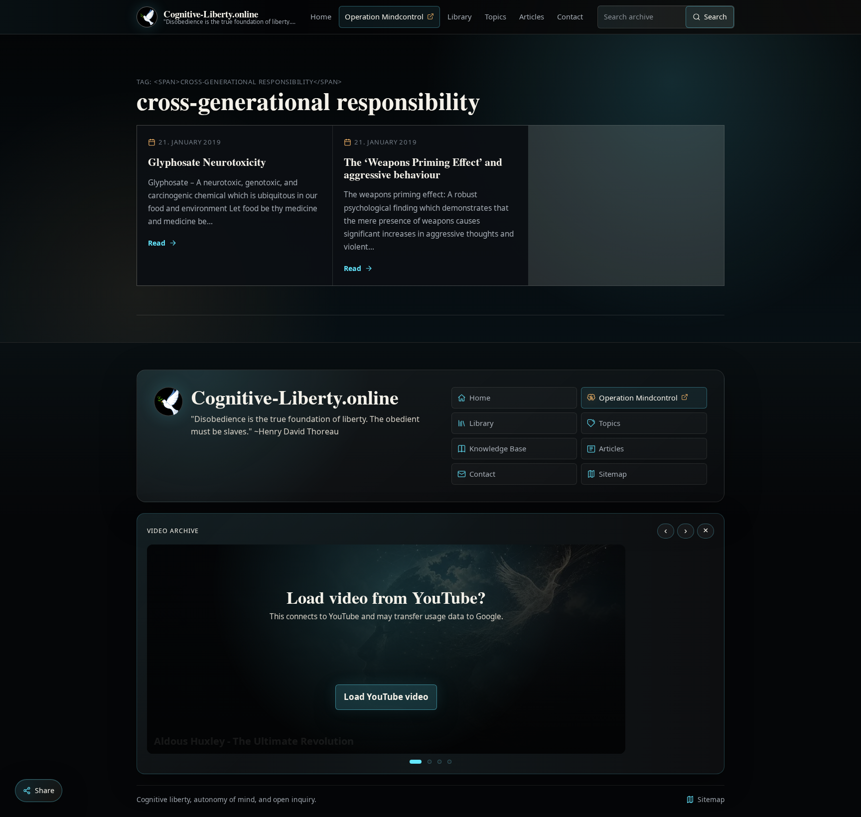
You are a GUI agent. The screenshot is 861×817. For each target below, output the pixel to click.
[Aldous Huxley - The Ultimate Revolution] (416, 762)
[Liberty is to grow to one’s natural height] (439, 762)
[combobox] (642, 17)
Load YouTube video (386, 696)
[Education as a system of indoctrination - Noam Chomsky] (429, 762)
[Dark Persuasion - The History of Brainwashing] (449, 762)
